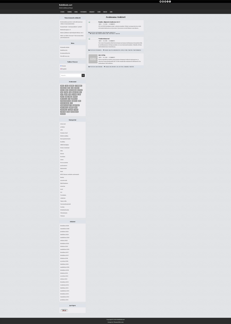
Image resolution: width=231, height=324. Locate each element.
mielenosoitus (116, 50)
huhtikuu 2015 (64, 288)
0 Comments (112, 24)
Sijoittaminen (64, 183)
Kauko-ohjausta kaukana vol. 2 (109, 22)
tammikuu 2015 (64, 297)
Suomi (98, 12)
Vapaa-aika (63, 201)
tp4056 (76, 109)
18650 (62, 86)
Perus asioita (64, 162)
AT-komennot (78, 86)
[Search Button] (170, 2)
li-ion (79, 94)
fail (61, 92)
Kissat (62, 153)
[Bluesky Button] (165, 2)
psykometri (63, 165)
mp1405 (75, 96)
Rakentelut (63, 168)
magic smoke (69, 96)
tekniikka (69, 12)
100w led (63, 124)
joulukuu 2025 (64, 231)
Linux (61, 159)
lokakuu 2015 (64, 273)
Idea (61, 150)
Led (69, 94)
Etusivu (62, 12)
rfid (80, 101)
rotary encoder (65, 103)
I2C (80, 92)
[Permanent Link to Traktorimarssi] (93, 42)
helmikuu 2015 (64, 294)
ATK (61, 130)
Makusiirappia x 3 (65, 29)
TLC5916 (70, 109)
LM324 (62, 96)
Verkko (62, 207)
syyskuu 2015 (64, 276)
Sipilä (122, 50)
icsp (62, 94)
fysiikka (62, 141)
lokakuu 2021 (64, 246)
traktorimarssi (137, 50)
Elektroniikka (73, 90)
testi (61, 189)
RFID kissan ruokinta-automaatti (69, 174)
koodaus (62, 156)
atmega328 (63, 88)
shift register (64, 107)
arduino (72, 86)
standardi (126, 66)
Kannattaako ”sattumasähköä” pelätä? (71, 26)
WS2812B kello (64, 210)
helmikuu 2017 (64, 255)
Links (111, 12)
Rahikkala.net (65, 5)
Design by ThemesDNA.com (115, 322)
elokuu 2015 (63, 279)
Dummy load (63, 133)
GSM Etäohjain (64, 144)
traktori (63, 112)
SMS (76, 107)
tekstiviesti (64, 109)
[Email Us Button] (168, 2)
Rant (61, 171)
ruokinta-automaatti (66, 105)
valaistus (62, 198)
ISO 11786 (101, 55)
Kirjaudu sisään (64, 47)
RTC (71, 103)
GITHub (65, 92)
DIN (110, 66)
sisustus (62, 186)
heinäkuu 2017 (64, 252)
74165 (66, 86)
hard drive (75, 92)
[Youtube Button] (161, 2)
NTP (69, 99)
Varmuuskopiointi (65, 204)
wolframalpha (74, 112)
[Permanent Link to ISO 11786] (93, 58)
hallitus (111, 50)
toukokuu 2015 (64, 285)
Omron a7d (74, 99)
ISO (117, 66)
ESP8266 (80, 90)
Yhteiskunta (83, 12)
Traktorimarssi (103, 39)
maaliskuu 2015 (64, 291)
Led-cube (74, 94)
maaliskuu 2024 (64, 237)
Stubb (125, 50)
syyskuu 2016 (64, 261)
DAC (72, 88)
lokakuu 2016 (64, 258)
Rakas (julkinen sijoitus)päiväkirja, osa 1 (71, 32)
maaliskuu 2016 (64, 267)
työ (61, 192)
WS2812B (63, 114)
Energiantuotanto (65, 138)
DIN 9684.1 (114, 66)
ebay (67, 90)
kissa (66, 94)
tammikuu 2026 (64, 228)
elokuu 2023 (63, 240)
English (105, 12)
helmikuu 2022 (64, 243)
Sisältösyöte (63, 50)
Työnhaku (63, 195)
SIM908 (71, 107)
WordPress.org (64, 56)
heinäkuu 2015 (64, 282)
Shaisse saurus (102, 33)
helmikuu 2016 (64, 270)
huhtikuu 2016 (64, 264)
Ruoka (76, 12)
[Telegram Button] (163, 2)
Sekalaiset (92, 12)
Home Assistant (64, 147)
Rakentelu (74, 101)
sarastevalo (76, 105)
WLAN (68, 112)
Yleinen (62, 216)
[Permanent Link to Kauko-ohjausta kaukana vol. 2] (93, 25)
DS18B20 (77, 88)
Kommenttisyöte (65, 53)
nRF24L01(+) (64, 99)
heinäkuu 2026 (64, 225)
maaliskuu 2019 (64, 249)
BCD (69, 88)
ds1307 (62, 90)
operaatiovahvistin (65, 101)
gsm (70, 92)
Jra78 (100, 24)
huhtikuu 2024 (64, 234)
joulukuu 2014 (64, 299)
